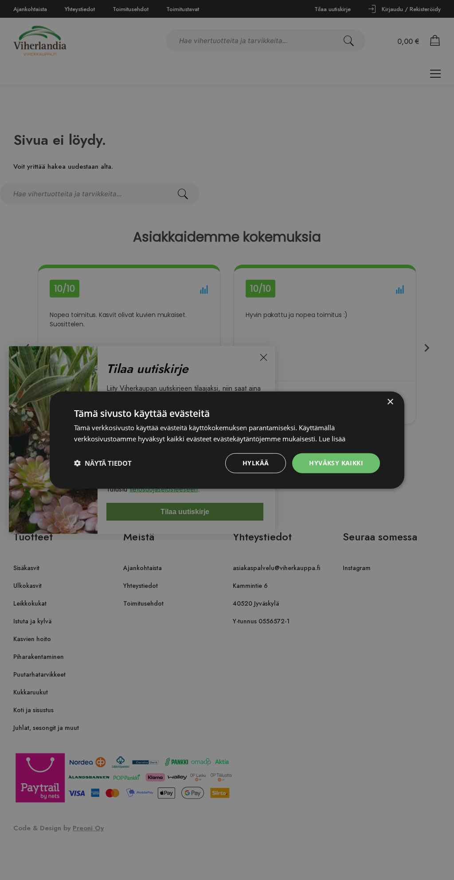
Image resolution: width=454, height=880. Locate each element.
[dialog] (227, 440)
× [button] (390, 402)
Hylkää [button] (256, 463)
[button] (103, 463)
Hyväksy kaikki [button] (336, 463)
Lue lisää (332, 438)
